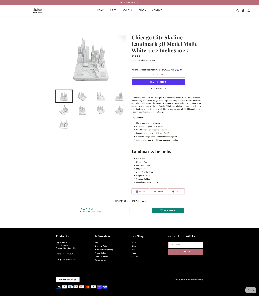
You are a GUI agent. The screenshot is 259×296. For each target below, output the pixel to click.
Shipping (135, 60)
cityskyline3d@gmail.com (66, 259)
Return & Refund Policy (104, 249)
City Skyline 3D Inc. (184, 279)
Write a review (167, 210)
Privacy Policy (100, 253)
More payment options (158, 88)
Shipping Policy (101, 246)
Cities (134, 246)
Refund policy (100, 260)
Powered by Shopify (196, 279)
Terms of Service (101, 256)
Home (134, 242)
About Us (135, 249)
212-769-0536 (67, 253)
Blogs (97, 242)
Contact (135, 256)
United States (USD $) (67, 279)
